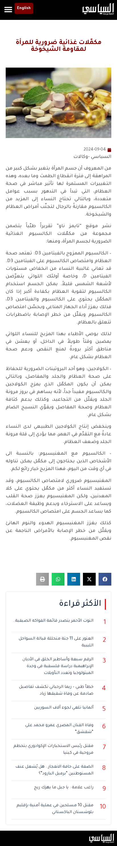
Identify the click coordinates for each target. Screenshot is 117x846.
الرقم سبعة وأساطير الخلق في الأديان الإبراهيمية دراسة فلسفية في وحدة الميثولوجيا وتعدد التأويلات (57, 666)
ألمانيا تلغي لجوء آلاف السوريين (63, 708)
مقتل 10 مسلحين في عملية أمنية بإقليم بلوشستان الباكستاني (54, 809)
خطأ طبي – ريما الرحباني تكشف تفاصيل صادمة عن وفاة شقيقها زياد (56, 690)
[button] (8, 9)
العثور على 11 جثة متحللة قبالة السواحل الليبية (56, 642)
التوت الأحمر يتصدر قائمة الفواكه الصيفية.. (53, 621)
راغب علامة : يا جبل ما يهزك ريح (63, 788)
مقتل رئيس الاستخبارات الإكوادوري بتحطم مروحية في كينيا (53, 749)
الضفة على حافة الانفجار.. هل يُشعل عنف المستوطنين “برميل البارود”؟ (54, 770)
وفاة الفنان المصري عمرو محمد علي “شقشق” (59, 729)
